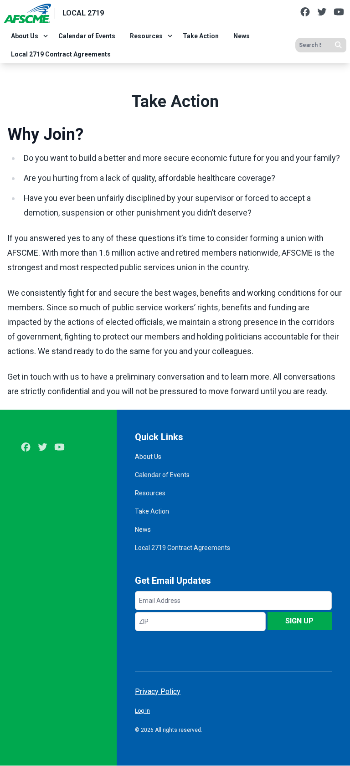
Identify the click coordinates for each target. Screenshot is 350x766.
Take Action (201, 36)
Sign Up (299, 621)
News (241, 36)
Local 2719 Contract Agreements (61, 54)
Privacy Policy (157, 691)
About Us (24, 36)
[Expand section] (45, 36)
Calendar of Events (86, 36)
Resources (146, 36)
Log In (142, 711)
